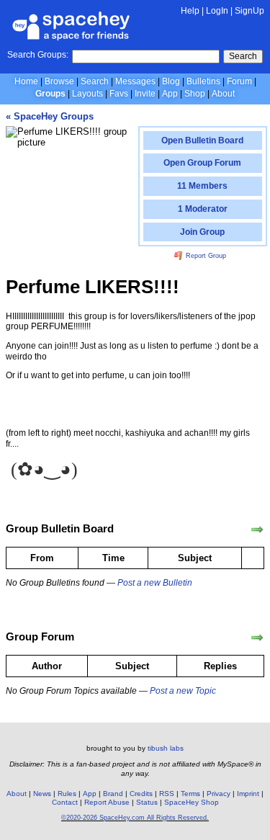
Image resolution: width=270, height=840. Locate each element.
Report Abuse (107, 802)
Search (243, 56)
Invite (145, 94)
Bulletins (203, 81)
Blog (171, 81)
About (223, 94)
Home (26, 81)
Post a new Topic (183, 691)
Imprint (248, 793)
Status (147, 802)
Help (190, 11)
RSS (166, 793)
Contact (65, 802)
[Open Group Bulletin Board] (257, 529)
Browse (59, 81)
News (42, 793)
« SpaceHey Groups (50, 116)
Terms (190, 793)
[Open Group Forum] (257, 637)
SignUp (249, 11)
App (170, 94)
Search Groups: (37, 55)
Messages (135, 81)
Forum (239, 81)
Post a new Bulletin (154, 583)
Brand (113, 793)
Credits (141, 793)
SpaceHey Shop (191, 802)
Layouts (87, 94)
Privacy (218, 793)
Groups (50, 94)
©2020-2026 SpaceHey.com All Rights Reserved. (135, 817)
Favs (118, 94)
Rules (67, 793)
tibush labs (166, 748)
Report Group (205, 255)
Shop (194, 94)
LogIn (217, 11)
